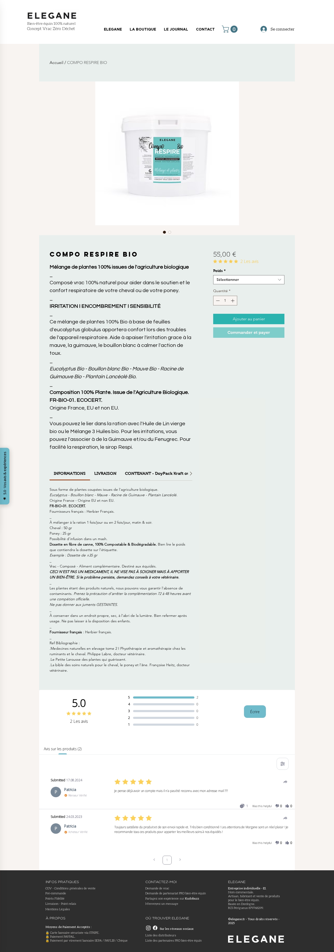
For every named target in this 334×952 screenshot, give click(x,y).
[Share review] (285, 782)
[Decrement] (217, 300)
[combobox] (248, 279)
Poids (219, 271)
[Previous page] (154, 860)
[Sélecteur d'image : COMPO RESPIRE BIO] (164, 232)
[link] (70, 473)
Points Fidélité (54, 898)
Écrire (255, 711)
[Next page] (180, 860)
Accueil (56, 62)
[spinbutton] (225, 300)
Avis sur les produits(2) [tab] (62, 748)
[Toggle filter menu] (283, 764)
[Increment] (233, 300)
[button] (230, 29)
